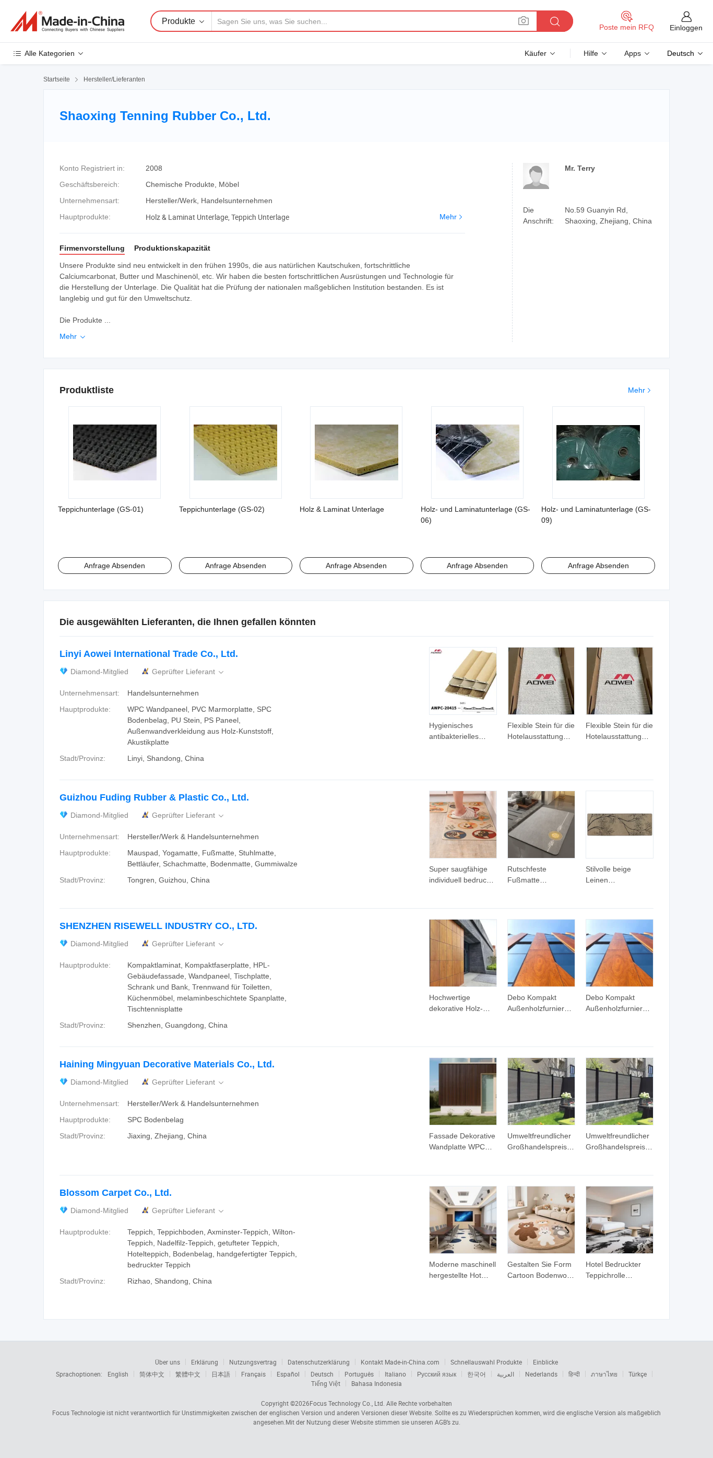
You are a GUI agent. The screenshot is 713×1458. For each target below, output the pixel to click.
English (118, 1374)
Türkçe (637, 1374)
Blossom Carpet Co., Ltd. (116, 1192)
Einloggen (686, 27)
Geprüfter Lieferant (188, 671)
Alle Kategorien (50, 53)
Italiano (395, 1374)
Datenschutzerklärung (319, 1362)
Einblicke (545, 1362)
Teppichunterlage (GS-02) (222, 509)
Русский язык (436, 1374)
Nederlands (541, 1374)
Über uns (167, 1362)
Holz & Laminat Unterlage (342, 509)
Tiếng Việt (325, 1383)
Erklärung (204, 1362)
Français (253, 1374)
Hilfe (591, 53)
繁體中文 (187, 1374)
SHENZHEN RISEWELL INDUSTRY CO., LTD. (158, 926)
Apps (632, 53)
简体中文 (151, 1374)
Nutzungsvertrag (253, 1362)
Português (359, 1374)
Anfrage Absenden (114, 565)
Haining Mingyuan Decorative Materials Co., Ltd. (167, 1064)
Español (288, 1374)
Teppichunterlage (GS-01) (101, 509)
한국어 (476, 1374)
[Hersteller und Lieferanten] (67, 21)
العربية (505, 1374)
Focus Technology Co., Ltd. (347, 1403)
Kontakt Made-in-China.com (400, 1362)
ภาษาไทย (604, 1374)
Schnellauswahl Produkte (486, 1362)
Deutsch (322, 1374)
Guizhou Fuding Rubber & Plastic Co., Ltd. (154, 797)
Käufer (535, 53)
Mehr (448, 217)
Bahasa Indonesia (376, 1383)
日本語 (220, 1374)
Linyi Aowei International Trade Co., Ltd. (149, 654)
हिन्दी (574, 1374)
